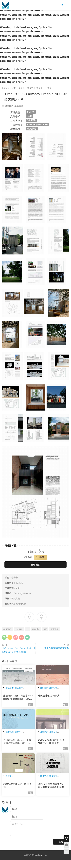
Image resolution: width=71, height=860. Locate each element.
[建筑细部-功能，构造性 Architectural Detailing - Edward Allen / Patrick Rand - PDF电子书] (18, 675)
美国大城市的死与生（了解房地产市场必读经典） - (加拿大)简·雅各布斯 (17, 741)
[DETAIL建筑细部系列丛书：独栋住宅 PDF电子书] (52, 719)
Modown (38, 855)
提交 (61, 841)
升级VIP (40, 557)
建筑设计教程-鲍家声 (49, 695)
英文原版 (55, 629)
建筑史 (9, 776)
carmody (7, 629)
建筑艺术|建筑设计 (14, 105)
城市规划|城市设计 (14, 732)
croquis (19, 629)
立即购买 (35, 564)
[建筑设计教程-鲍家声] (52, 675)
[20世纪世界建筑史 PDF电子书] (18, 763)
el (27, 629)
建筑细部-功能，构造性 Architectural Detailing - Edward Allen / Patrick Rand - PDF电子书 (18, 697)
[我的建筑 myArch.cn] (5, 5)
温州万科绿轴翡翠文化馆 (56, 648)
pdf (45, 629)
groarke (35, 629)
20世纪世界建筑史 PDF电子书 (17, 785)
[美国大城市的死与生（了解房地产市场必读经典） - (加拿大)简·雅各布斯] (18, 719)
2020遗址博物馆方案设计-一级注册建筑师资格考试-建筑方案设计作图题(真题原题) (52, 785)
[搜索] (55, 4)
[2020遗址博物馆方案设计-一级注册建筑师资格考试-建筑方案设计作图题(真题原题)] (52, 763)
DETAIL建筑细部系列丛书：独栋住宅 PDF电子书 (52, 741)
